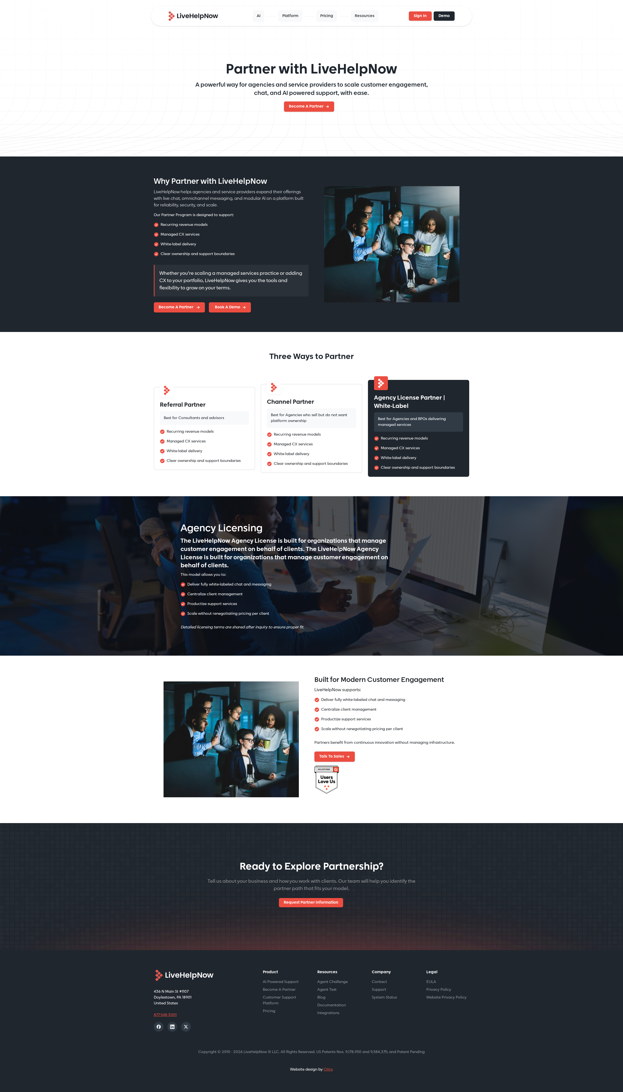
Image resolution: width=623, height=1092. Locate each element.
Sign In (420, 15)
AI (258, 15)
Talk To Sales (331, 756)
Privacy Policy (438, 989)
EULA (431, 981)
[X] (186, 1027)
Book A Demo (227, 307)
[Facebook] (159, 1027)
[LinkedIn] (172, 1027)
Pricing (326, 15)
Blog (321, 997)
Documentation (331, 1005)
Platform (290, 15)
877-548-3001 (165, 1015)
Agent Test (327, 989)
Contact (379, 981)
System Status (384, 997)
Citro (328, 1069)
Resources (365, 15)
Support (379, 989)
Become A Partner (306, 106)
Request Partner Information (311, 902)
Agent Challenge (332, 981)
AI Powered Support (281, 981)
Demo (444, 15)
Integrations (328, 1013)
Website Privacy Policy (446, 997)
